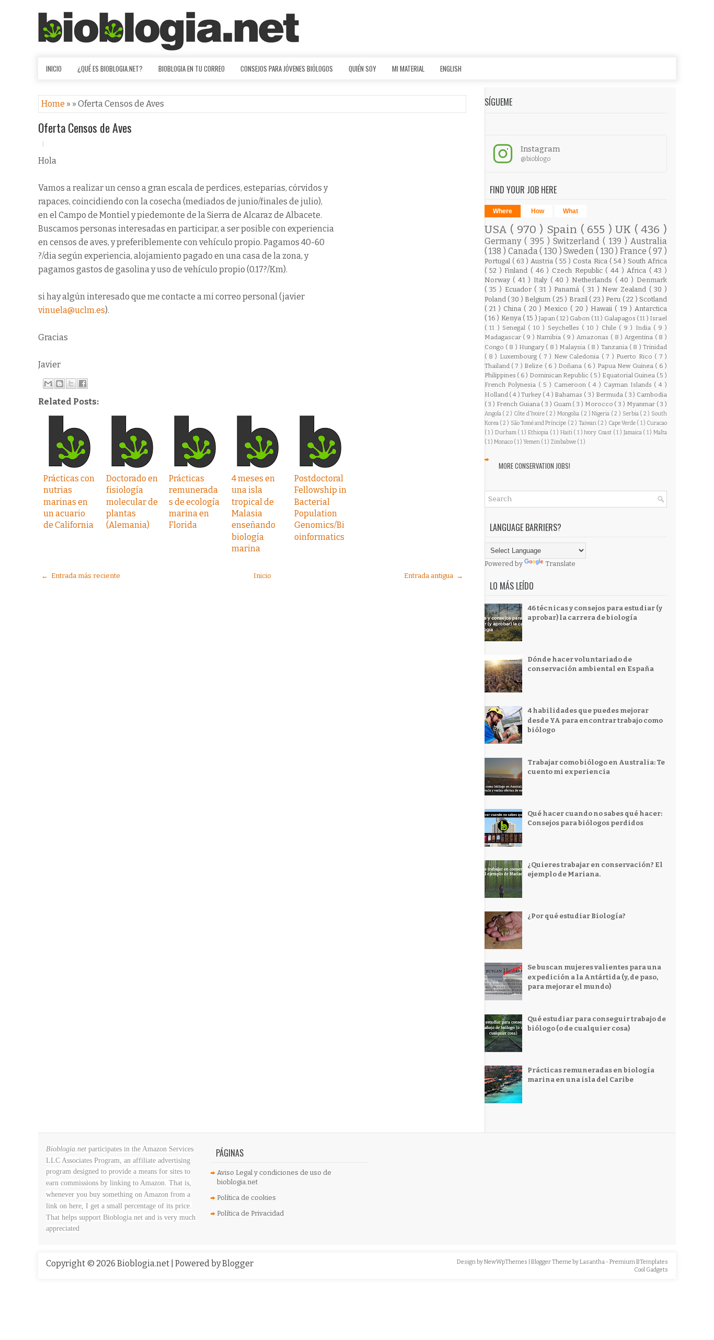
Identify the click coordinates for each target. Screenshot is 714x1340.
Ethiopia (539, 432)
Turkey (532, 394)
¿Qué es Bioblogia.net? (110, 68)
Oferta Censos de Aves (85, 127)
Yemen (532, 441)
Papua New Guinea (626, 365)
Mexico (557, 309)
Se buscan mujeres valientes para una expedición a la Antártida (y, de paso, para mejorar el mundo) (594, 976)
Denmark (652, 280)
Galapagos (620, 318)
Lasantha (593, 1261)
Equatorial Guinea (629, 375)
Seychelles (565, 327)
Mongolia (569, 413)
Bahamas (569, 394)
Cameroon (571, 384)
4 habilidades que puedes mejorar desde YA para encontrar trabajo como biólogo (595, 720)
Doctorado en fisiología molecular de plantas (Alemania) (132, 501)
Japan (547, 318)
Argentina (640, 337)
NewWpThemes (506, 1261)
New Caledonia (578, 356)
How (537, 211)
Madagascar (504, 337)
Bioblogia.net (144, 1263)
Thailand (498, 365)
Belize (534, 365)
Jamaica (633, 432)
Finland (517, 270)
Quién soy (362, 68)
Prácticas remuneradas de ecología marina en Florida (194, 501)
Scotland (653, 299)
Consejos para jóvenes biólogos (286, 68)
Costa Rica (591, 261)
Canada (524, 251)
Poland (496, 299)
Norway (499, 280)
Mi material (408, 68)
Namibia (549, 337)
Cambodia (652, 394)
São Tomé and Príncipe (539, 423)
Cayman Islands (629, 384)
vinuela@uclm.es (71, 310)
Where (502, 211)
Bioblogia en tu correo (191, 68)
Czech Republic (578, 270)
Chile (610, 327)
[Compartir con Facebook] (82, 383)
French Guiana (519, 404)
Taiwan (588, 423)
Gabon (580, 318)
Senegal (515, 327)
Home (53, 104)
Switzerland (578, 241)
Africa (638, 270)
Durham (506, 432)
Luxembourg (519, 356)
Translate (560, 564)
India (644, 327)
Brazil (579, 299)
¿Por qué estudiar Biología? (576, 916)
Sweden (579, 251)
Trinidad (655, 347)
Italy (542, 280)
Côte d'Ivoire (530, 413)
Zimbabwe (563, 441)
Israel (658, 318)
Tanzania (615, 347)
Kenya (512, 318)
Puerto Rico (635, 356)
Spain (564, 229)
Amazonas (594, 337)
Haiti (567, 432)
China (513, 309)
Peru (614, 299)
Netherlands (593, 280)
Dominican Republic (559, 375)
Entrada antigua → (433, 576)
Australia (648, 241)
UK (625, 229)
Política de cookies (246, 1198)
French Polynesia (512, 384)
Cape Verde (622, 423)
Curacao (657, 423)
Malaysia (573, 347)
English (451, 68)
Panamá (568, 289)
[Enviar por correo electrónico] (48, 383)
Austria (543, 261)
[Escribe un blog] (59, 383)
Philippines (501, 375)
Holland (497, 394)
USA (498, 229)
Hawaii (603, 309)
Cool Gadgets (651, 1269)
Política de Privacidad (250, 1213)
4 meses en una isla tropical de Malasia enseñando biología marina (253, 513)
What (570, 211)
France (634, 251)
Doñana (570, 365)
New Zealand (625, 289)
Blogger (238, 1263)
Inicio (54, 68)
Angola (494, 413)
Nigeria (601, 413)
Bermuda (610, 394)
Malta (660, 432)
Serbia (631, 413)
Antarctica (651, 309)
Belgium (538, 299)
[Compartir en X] (71, 383)
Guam (563, 404)
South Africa (647, 261)
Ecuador (520, 289)
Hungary (532, 347)
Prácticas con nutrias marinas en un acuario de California (69, 501)
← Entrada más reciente (80, 576)
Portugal (498, 261)
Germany (504, 241)
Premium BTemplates (638, 1261)
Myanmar (642, 404)
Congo (495, 347)
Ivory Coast (598, 432)
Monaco (504, 441)
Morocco (600, 404)
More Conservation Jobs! (534, 465)
